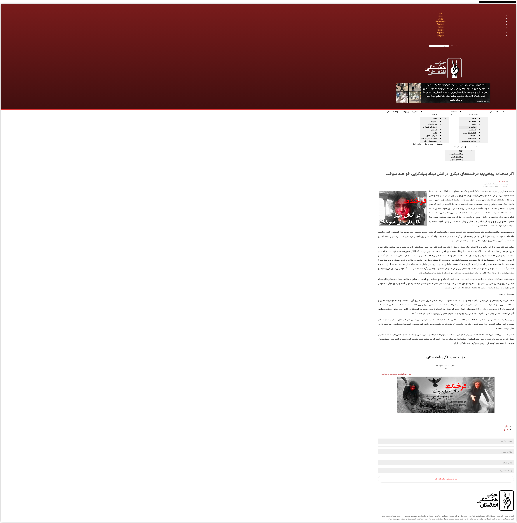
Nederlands (440, 21)
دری (440, 13)
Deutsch (440, 24)
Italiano (440, 30)
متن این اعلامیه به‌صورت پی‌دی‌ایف (396, 374)
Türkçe (440, 27)
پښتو (441, 16)
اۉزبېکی (440, 18)
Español (440, 33)
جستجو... (454, 46)
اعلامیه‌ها (502, 181)
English (441, 35)
